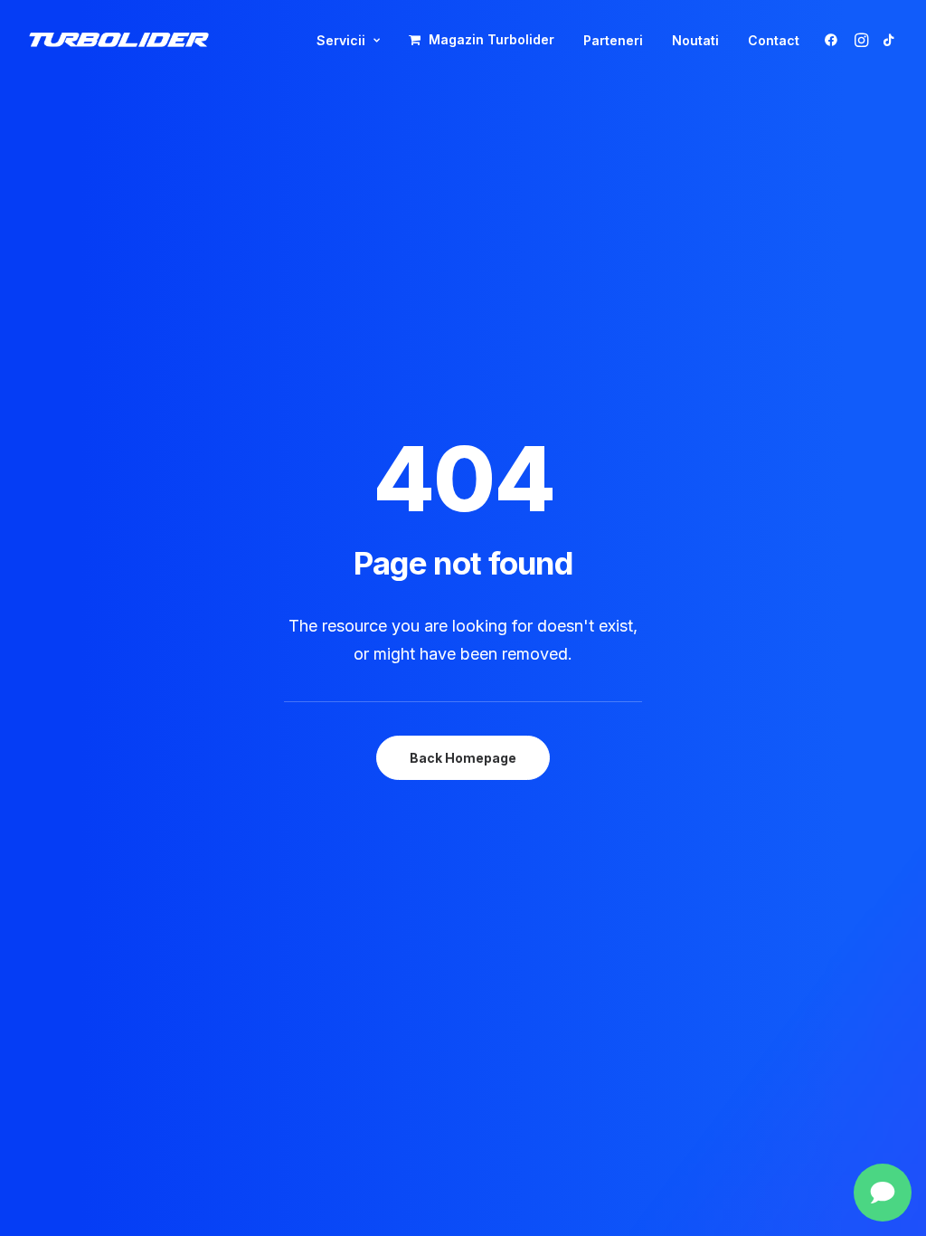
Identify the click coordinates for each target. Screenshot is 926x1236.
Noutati (695, 40)
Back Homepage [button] (463, 757)
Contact (773, 40)
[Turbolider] (119, 40)
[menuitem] (348, 41)
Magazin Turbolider (491, 39)
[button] (834, 40)
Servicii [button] (341, 40)
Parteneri (613, 40)
